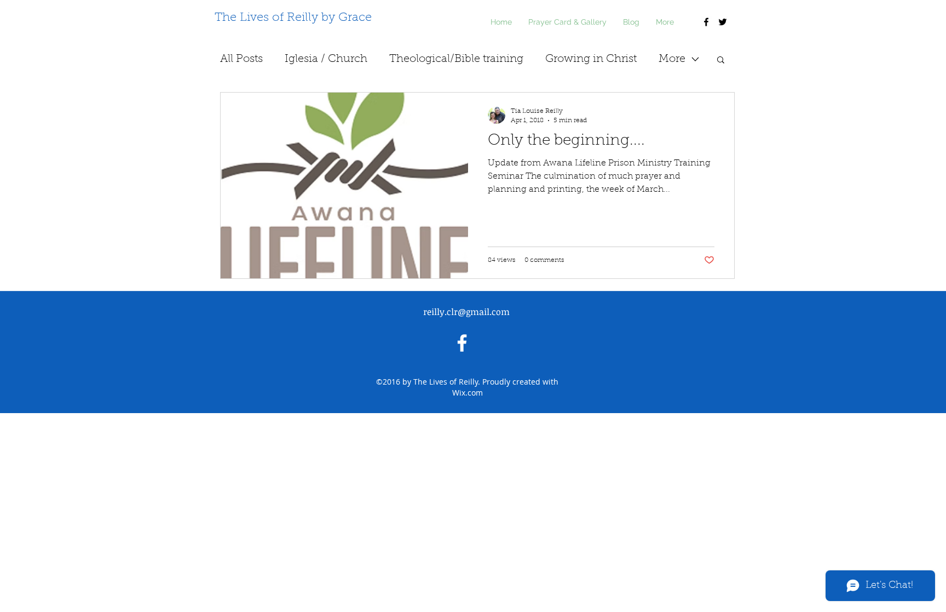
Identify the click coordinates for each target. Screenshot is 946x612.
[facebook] (706, 21)
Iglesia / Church (326, 59)
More (672, 59)
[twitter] (722, 21)
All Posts (241, 59)
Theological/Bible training (456, 59)
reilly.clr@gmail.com (466, 312)
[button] (721, 60)
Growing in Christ (591, 59)
